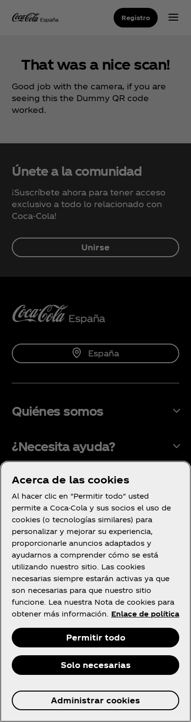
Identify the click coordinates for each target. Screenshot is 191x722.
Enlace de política (145, 614)
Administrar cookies (95, 700)
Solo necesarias (96, 664)
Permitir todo (95, 637)
